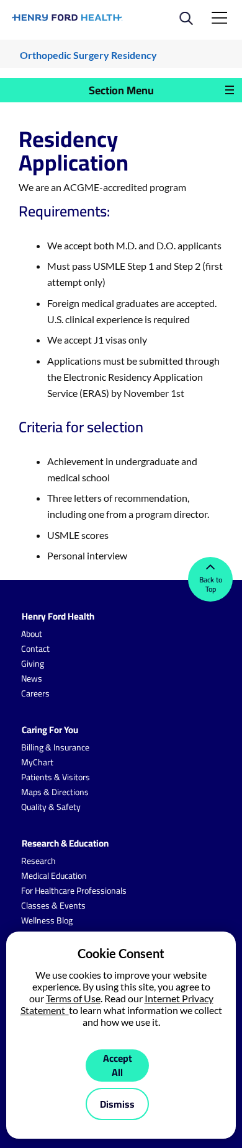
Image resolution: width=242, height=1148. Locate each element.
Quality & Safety (51, 807)
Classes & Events (53, 905)
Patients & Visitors (55, 777)
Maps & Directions (55, 792)
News (31, 678)
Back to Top (210, 584)
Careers (35, 693)
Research (38, 861)
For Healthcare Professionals (74, 891)
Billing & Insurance (55, 747)
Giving (32, 664)
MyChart (37, 762)
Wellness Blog (47, 920)
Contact (35, 649)
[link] (67, 17)
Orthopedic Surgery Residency (88, 55)
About (31, 634)
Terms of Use (73, 998)
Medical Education (54, 876)
